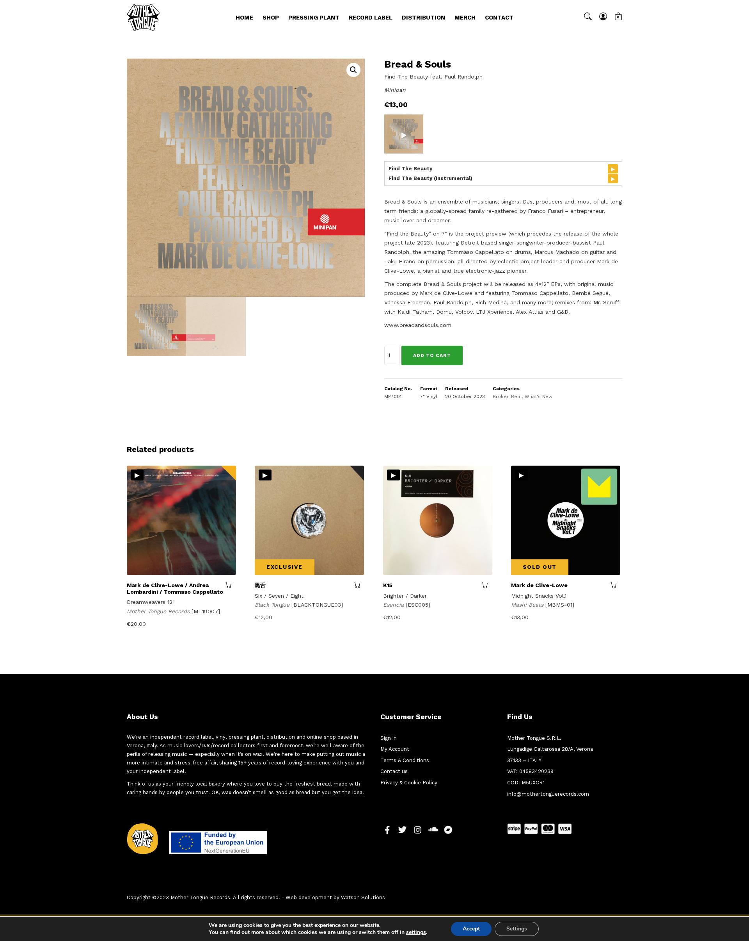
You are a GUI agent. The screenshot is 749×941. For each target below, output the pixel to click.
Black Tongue (273, 605)
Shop (271, 17)
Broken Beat (507, 396)
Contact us (394, 771)
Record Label (370, 17)
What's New (538, 396)
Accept (471, 928)
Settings (516, 928)
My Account (394, 749)
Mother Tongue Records (159, 611)
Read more (359, 585)
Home (244, 17)
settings (416, 932)
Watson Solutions (363, 897)
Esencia (394, 605)
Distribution (423, 17)
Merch (465, 17)
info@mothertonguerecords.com (548, 794)
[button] (353, 70)
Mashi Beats (528, 605)
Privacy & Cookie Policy (408, 783)
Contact (499, 17)
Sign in (388, 738)
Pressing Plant (313, 17)
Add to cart (432, 355)
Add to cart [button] (231, 585)
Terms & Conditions (404, 760)
